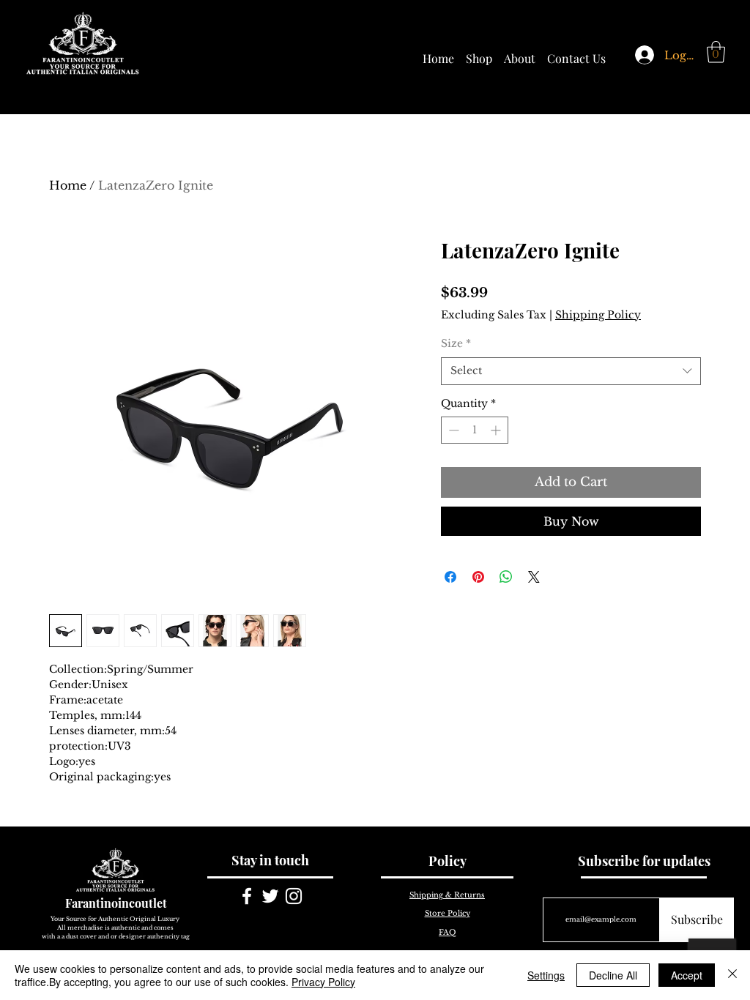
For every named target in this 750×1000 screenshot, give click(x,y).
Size (456, 343)
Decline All (613, 975)
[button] (716, 52)
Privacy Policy (323, 981)
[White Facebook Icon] (247, 896)
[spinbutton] (474, 430)
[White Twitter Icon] (270, 896)
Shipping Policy (598, 314)
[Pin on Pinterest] (478, 577)
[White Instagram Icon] (294, 896)
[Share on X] (534, 577)
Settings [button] (546, 975)
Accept (686, 975)
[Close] (732, 975)
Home (67, 185)
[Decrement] (452, 430)
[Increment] (497, 430)
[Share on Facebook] (450, 577)
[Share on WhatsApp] (506, 577)
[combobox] (571, 371)
